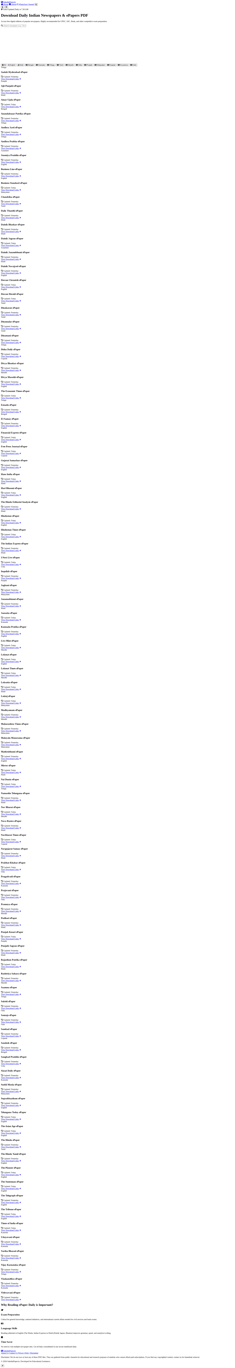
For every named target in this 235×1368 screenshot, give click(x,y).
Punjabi (89, 65)
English (12, 65)
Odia (80, 65)
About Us (5, 1353)
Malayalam (101, 65)
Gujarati (112, 65)
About (13, 4)
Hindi (21, 65)
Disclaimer (34, 1353)
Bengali (31, 65)
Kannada (41, 65)
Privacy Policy (23, 1353)
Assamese (124, 65)
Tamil (61, 65)
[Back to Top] (2, 1365)
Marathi (71, 65)
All (5, 65)
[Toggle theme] (36, 4)
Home (5, 4)
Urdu (134, 65)
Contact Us (13, 1353)
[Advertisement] (117, 45)
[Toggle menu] (6, 7)
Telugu (51, 65)
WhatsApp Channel (26, 4)
